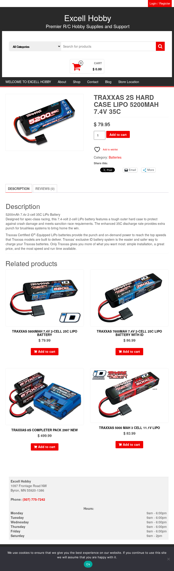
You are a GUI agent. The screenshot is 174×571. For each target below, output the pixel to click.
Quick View (81, 275)
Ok (88, 564)
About (62, 81)
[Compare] (82, 284)
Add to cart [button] (46, 351)
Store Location (128, 81)
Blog (108, 81)
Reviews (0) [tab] (45, 188)
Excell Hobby (87, 17)
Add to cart (118, 134)
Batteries (115, 157)
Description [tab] (18, 188)
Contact (92, 81)
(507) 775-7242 (34, 499)
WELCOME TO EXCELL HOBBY (28, 81)
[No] (168, 559)
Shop (76, 81)
